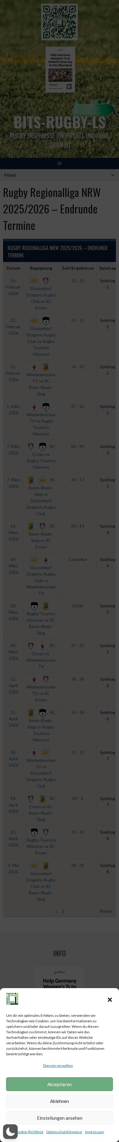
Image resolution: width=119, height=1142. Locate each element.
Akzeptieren (59, 1084)
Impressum (94, 1131)
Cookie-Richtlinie (29, 1131)
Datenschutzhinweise (64, 1131)
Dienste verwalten (58, 1065)
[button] (110, 1000)
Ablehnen (59, 1101)
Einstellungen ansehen (59, 1118)
